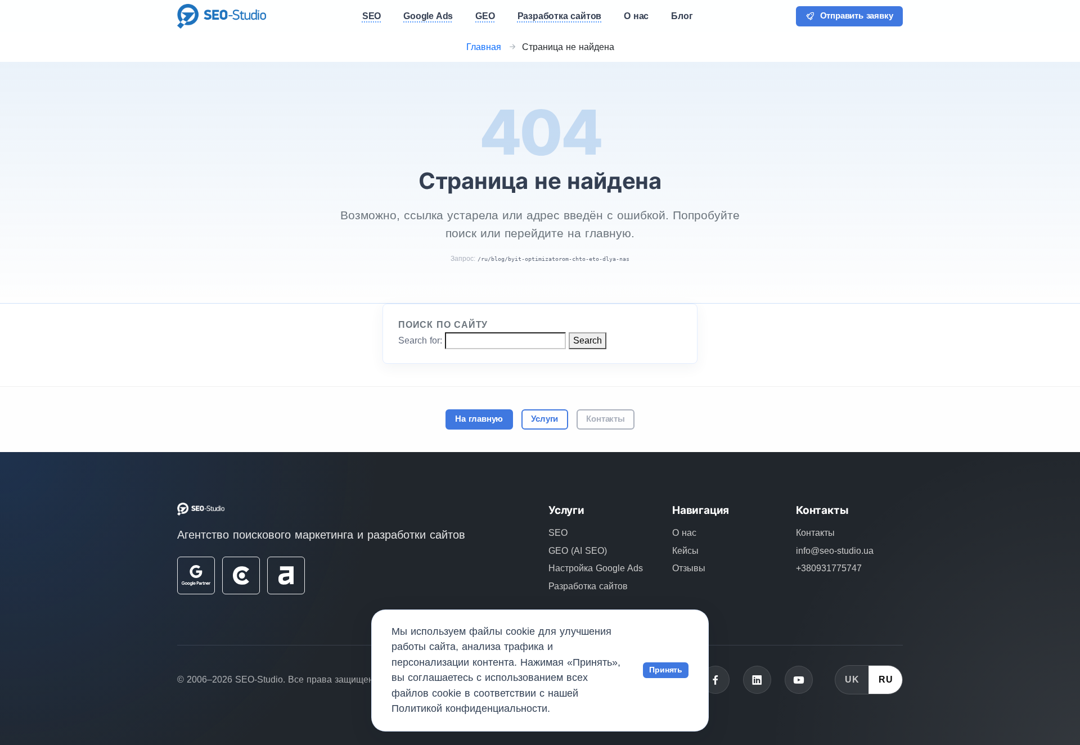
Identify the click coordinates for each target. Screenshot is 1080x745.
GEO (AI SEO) (577, 551)
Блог (681, 16)
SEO (558, 533)
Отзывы (688, 568)
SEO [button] (371, 16)
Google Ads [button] (428, 16)
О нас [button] (636, 16)
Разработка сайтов (588, 586)
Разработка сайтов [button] (560, 16)
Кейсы (685, 551)
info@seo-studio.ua (835, 551)
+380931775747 (829, 568)
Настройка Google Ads (595, 568)
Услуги (544, 418)
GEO (484, 16)
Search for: (420, 340)
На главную (479, 418)
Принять (665, 670)
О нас (684, 533)
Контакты (605, 418)
